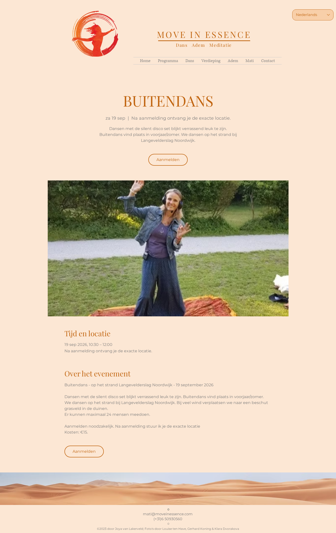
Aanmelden (168, 159)
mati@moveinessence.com (168, 514)
